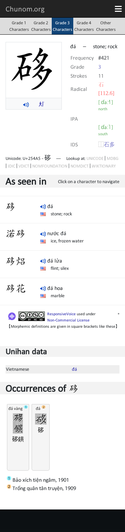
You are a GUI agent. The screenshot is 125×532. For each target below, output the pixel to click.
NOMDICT (79, 166)
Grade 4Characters (84, 26)
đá (74, 369)
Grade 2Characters (41, 26)
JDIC (11, 166)
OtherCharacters (106, 26)
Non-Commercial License (68, 320)
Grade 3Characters (62, 26)
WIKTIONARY (104, 166)
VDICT (23, 166)
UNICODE (94, 158)
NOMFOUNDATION (49, 166)
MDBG (112, 158)
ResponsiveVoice (61, 314)
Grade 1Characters (19, 26)
